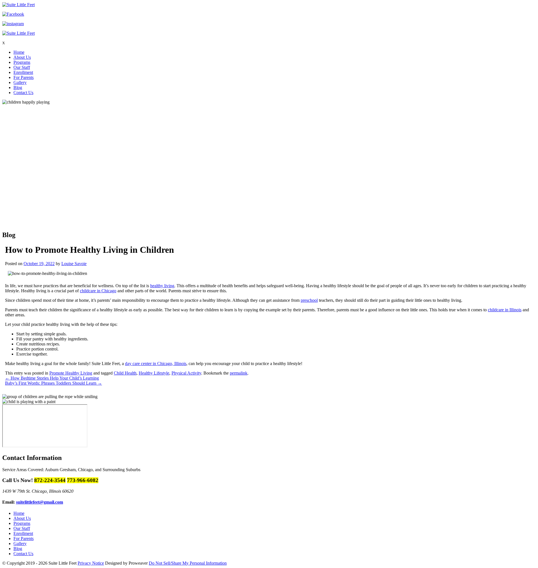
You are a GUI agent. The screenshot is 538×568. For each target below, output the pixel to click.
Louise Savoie (74, 263)
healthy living (162, 285)
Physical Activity (186, 373)
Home (18, 52)
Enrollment (23, 72)
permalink (238, 373)
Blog (17, 87)
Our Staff (21, 67)
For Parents (23, 77)
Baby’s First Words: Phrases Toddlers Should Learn (53, 383)
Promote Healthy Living (70, 373)
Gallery (20, 82)
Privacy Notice (91, 563)
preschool (309, 300)
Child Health (125, 373)
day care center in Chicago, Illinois (155, 363)
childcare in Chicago (98, 290)
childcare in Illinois (504, 309)
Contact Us (23, 92)
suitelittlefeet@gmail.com (39, 502)
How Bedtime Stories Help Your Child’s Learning (52, 378)
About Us (22, 57)
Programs (21, 62)
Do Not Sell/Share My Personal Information (188, 563)
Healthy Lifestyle (154, 373)
